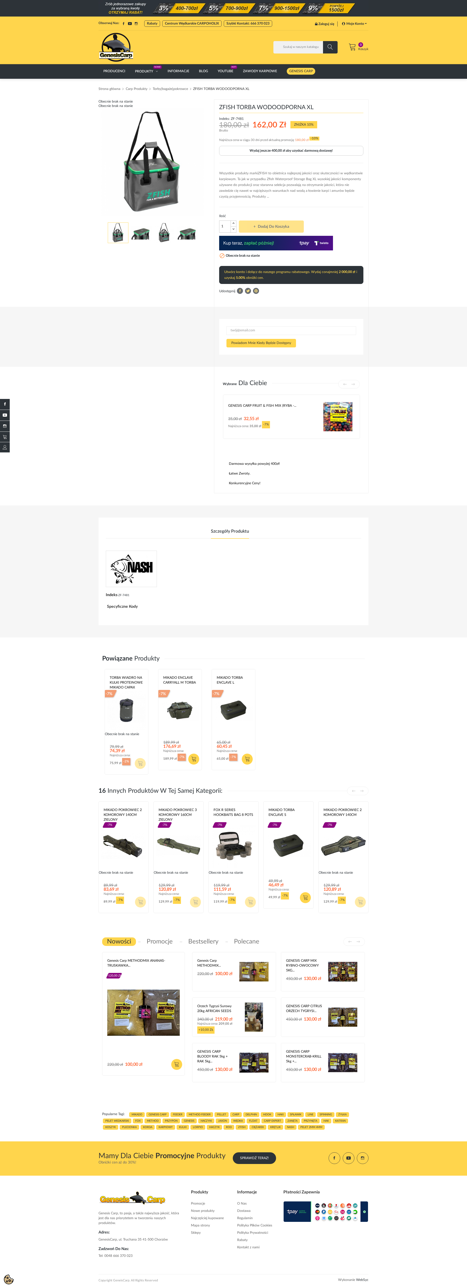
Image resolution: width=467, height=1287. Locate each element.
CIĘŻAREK (258, 1127)
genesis (189, 1121)
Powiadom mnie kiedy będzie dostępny (261, 343)
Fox (217, 820)
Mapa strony (200, 1225)
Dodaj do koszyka (273, 227)
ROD (229, 1127)
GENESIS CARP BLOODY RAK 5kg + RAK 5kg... (212, 1056)
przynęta (310, 1121)
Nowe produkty (203, 1211)
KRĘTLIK (275, 1127)
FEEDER (177, 1114)
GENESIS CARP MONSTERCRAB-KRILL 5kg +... (303, 1056)
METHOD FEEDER (200, 1114)
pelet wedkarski (117, 1121)
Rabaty (152, 23)
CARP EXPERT (272, 1121)
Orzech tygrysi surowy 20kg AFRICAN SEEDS (214, 1009)
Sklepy (196, 1232)
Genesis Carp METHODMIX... (209, 963)
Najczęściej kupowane (207, 1218)
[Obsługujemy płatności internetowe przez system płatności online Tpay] (325, 1211)
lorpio (198, 1127)
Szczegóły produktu (230, 531)
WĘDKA (238, 1121)
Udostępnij (240, 291)
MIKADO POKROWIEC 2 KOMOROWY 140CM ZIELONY (123, 814)
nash (290, 1127)
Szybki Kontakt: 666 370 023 (247, 23)
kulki (183, 1127)
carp (236, 1114)
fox (138, 1121)
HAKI (281, 1114)
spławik (295, 1114)
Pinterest (256, 291)
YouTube (130, 24)
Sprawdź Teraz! (254, 1158)
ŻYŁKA (342, 1114)
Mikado (169, 688)
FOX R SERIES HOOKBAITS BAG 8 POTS (233, 812)
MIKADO (137, 1114)
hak (326, 1121)
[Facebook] (5, 404)
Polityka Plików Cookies (254, 1225)
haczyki (206, 1121)
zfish (241, 1127)
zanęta (292, 1121)
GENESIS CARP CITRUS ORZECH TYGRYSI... (304, 1009)
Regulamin (245, 1218)
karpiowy (166, 1127)
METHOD (153, 1121)
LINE (310, 1114)
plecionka (129, 1127)
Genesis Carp (117, 971)
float (253, 1121)
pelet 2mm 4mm (311, 1127)
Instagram (136, 24)
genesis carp (158, 1114)
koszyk (110, 1127)
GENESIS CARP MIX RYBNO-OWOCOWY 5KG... (302, 965)
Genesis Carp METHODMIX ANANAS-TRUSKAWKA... (136, 963)
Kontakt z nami (248, 1247)
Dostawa (244, 1211)
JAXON (222, 1121)
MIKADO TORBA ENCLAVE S (282, 812)
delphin (251, 1114)
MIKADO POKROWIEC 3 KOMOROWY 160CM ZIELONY (178, 814)
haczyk (214, 1127)
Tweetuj (248, 291)
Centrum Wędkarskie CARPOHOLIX (192, 23)
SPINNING (326, 1114)
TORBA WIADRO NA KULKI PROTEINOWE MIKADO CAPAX (126, 682)
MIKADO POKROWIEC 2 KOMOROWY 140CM (342, 812)
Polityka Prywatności (252, 1232)
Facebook (124, 24)
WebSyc (362, 1280)
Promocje (198, 1203)
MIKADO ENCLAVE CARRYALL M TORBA (179, 680)
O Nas (242, 1203)
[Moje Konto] (5, 447)
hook (267, 1114)
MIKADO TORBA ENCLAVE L (230, 680)
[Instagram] (5, 426)
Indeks (111, 595)
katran (340, 1121)
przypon (171, 1121)
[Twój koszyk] (5, 437)
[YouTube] (5, 415)
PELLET (221, 1114)
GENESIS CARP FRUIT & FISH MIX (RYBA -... (262, 405)
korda (147, 1127)
